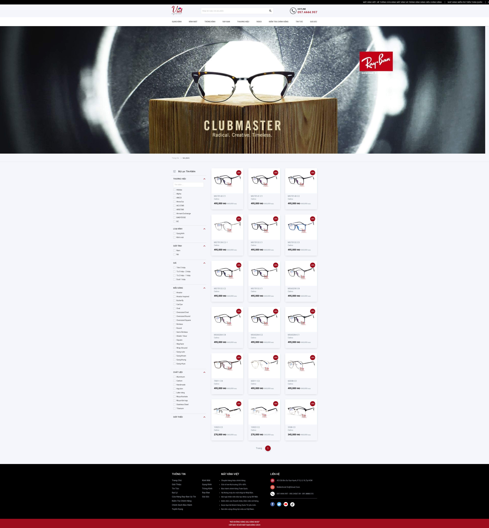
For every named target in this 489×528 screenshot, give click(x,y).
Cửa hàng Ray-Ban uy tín (184, 496)
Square (179, 340)
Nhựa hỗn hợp (182, 401)
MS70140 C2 (294, 196)
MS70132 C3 (294, 242)
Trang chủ (175, 158)
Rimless (179, 324)
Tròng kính (210, 22)
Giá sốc (313, 22)
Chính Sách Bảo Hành (182, 505)
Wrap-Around (181, 348)
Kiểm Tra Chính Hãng (278, 22)
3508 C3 (291, 427)
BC (177, 221)
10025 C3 (218, 427)
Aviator (179, 293)
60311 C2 (255, 381)
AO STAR (180, 206)
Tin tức (299, 22)
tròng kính (207, 488)
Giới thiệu (176, 484)
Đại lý (175, 492)
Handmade (180, 385)
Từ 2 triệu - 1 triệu (183, 275)
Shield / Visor (181, 336)
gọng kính (207, 484)
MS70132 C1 (257, 242)
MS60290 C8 (294, 288)
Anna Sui (180, 202)
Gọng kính (177, 22)
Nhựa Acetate (182, 397)
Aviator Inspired (182, 296)
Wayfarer (180, 344)
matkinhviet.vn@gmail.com (288, 487)
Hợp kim (179, 389)
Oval (178, 308)
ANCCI (179, 198)
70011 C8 (218, 381)
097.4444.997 (307, 12)
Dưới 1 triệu (181, 279)
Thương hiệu (243, 22)
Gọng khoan (181, 356)
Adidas (179, 190)
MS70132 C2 (220, 288)
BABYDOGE (181, 217)
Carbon (179, 381)
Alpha (178, 194)
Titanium (180, 408)
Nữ (177, 254)
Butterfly (180, 300)
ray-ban (206, 492)
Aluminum (180, 377)
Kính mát (193, 22)
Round (179, 328)
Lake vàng (180, 393)
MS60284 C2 (257, 335)
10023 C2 (255, 427)
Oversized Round (183, 316)
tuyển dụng (177, 509)
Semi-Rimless (182, 332)
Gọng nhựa (180, 364)
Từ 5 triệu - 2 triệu (183, 272)
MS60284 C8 (220, 335)
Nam (178, 250)
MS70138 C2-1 (221, 242)
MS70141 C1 (257, 196)
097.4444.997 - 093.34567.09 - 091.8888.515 (295, 494)
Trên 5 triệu (181, 268)
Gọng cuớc (180, 352)
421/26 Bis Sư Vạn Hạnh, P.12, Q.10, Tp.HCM (294, 480)
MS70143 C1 (220, 196)
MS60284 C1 (294, 335)
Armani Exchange (183, 214)
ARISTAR (180, 210)
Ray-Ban (226, 22)
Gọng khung (181, 360)
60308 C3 (292, 381)
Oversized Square (183, 320)
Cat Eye (179, 304)
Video (259, 22)
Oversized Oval (182, 312)
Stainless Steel (182, 404)
